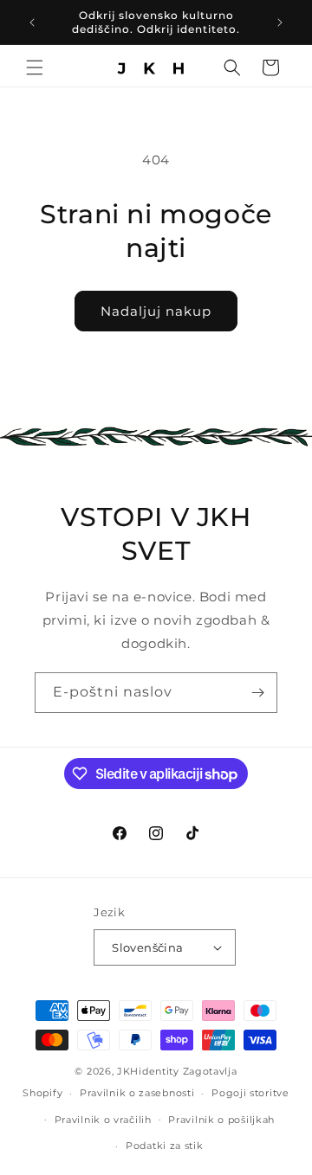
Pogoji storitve (250, 1093)
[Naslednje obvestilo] (280, 22)
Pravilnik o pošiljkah (221, 1120)
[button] (35, 67)
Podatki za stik (165, 1146)
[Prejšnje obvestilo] (32, 22)
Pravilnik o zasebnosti (137, 1093)
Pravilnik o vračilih (103, 1120)
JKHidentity (148, 1071)
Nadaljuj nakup (156, 311)
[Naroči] (257, 692)
